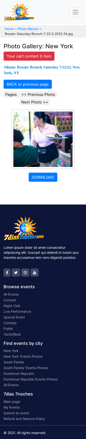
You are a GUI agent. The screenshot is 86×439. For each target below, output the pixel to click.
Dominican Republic (19, 373)
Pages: (11, 94)
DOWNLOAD (43, 177)
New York (11, 351)
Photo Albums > (29, 29)
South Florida (14, 362)
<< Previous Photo (38, 94)
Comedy (10, 323)
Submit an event (16, 413)
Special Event (14, 317)
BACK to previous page (28, 84)
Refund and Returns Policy (24, 419)
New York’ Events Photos (23, 356)
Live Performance (17, 311)
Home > (11, 29)
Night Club (12, 306)
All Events (11, 294)
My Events (12, 407)
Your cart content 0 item (29, 56)
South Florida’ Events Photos (26, 368)
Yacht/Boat (12, 334)
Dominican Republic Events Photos (31, 379)
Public (8, 329)
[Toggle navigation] (75, 12)
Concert (10, 300)
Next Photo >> (34, 102)
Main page (12, 402)
